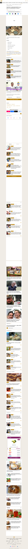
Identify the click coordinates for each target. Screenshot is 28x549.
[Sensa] (12, 542)
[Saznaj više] (20, 459)
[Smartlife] (9, 542)
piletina (14, 105)
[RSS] (16, 118)
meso (7, 107)
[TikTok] (16, 111)
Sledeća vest (18, 97)
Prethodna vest (10, 97)
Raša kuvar (13, 104)
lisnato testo (18, 105)
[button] (20, 9)
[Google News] (19, 111)
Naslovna (8, 4)
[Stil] (1, 1)
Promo (7, 9)
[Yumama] (15, 542)
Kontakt (13, 543)
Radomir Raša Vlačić (9, 105)
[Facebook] (12, 111)
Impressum (8, 543)
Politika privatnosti (19, 543)
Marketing (11, 543)
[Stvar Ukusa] (19, 542)
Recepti (10, 4)
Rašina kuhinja (9, 104)
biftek (10, 107)
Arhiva (15, 543)
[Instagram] (8, 111)
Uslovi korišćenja (14, 544)
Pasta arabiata (14, 54)
